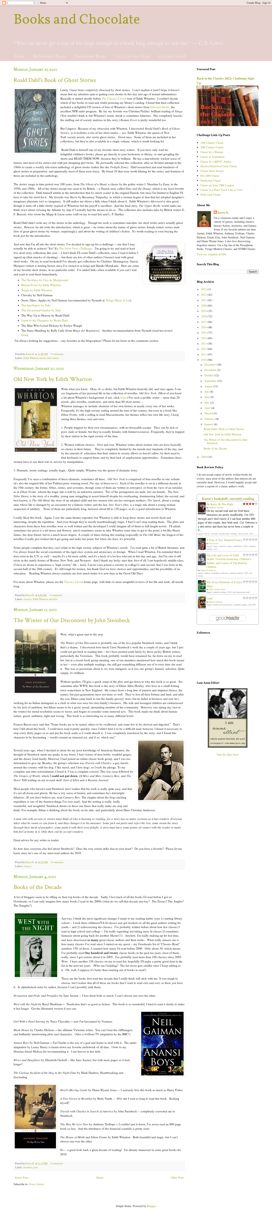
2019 (204, 311)
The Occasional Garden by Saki (41, 310)
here (24, 335)
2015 (204, 332)
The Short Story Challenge (75, 248)
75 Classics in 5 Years (132, 56)
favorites (27, 1167)
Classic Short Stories (212, 171)
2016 (204, 327)
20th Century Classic (212, 147)
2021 (204, 300)
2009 (204, 457)
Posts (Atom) (36, 1184)
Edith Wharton (30, 358)
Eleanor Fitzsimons (208, 570)
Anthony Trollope (216, 507)
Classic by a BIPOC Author (215, 161)
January (209, 424)
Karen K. (223, 213)
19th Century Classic (212, 143)
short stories (53, 358)
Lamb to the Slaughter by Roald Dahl (44, 320)
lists (36, 1167)
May (207, 402)
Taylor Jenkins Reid (217, 589)
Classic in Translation (212, 157)
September (210, 381)
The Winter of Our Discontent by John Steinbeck (72, 620)
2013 (204, 343)
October (209, 375)
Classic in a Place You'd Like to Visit (221, 190)
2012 (204, 349)
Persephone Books (90, 56)
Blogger (151, 1206)
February (209, 419)
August (208, 386)
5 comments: (57, 1163)
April (207, 408)
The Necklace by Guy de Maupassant (44, 280)
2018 (204, 316)
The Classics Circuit (114, 98)
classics (27, 599)
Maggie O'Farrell (216, 601)
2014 (204, 338)
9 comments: (58, 354)
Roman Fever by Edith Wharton (41, 285)
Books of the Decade (38, 887)
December (210, 364)
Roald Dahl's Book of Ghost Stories (55, 80)
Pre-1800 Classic (209, 176)
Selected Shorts (159, 107)
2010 (204, 360)
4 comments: (57, 595)
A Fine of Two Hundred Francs (224, 540)
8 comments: (58, 862)
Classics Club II (172, 56)
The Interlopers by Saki (36, 305)
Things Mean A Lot (117, 300)
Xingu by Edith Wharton (36, 290)
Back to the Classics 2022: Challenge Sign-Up (226, 80)
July (207, 391)
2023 (204, 289)
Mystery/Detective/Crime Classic (218, 166)
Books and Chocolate (77, 20)
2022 (204, 294)
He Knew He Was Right (219, 504)
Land (209, 598)
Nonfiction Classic (210, 180)
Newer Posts (21, 1177)
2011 (204, 354)
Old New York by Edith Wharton (53, 379)
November (210, 370)
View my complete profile (211, 254)
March (208, 413)
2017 (204, 322)
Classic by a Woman (211, 152)
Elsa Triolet (213, 543)
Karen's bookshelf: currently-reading (228, 498)
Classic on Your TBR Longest (217, 185)
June (207, 397)
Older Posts (177, 1177)
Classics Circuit (73, 582)
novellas (53, 599)
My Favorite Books (49, 56)
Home (20, 56)
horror (42, 358)
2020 (204, 305)
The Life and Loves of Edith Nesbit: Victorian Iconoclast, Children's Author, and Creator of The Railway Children (228, 561)
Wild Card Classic (210, 194)
